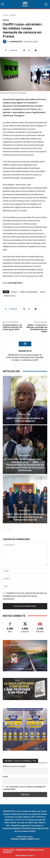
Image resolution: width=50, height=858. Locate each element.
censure (14, 292)
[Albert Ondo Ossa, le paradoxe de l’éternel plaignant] (25, 400)
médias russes (9, 296)
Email (5, 776)
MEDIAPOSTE (16, 41)
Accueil (5, 15)
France (42, 292)
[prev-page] (4, 528)
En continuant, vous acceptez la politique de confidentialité (24, 787)
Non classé (24, 414)
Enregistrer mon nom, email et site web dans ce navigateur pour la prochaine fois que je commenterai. (25, 596)
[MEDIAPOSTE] (5, 41)
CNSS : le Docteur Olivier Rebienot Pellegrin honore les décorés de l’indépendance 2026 (25, 517)
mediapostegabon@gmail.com (25, 839)
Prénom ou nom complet (14, 766)
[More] (36, 50)
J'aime (10, 622)
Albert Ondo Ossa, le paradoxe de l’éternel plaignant (25, 419)
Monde (13, 15)
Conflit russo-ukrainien (28, 292)
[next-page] (9, 528)
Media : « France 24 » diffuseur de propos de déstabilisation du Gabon (36, 328)
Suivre (25, 622)
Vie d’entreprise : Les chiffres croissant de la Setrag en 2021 (12, 327)
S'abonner (40, 622)
